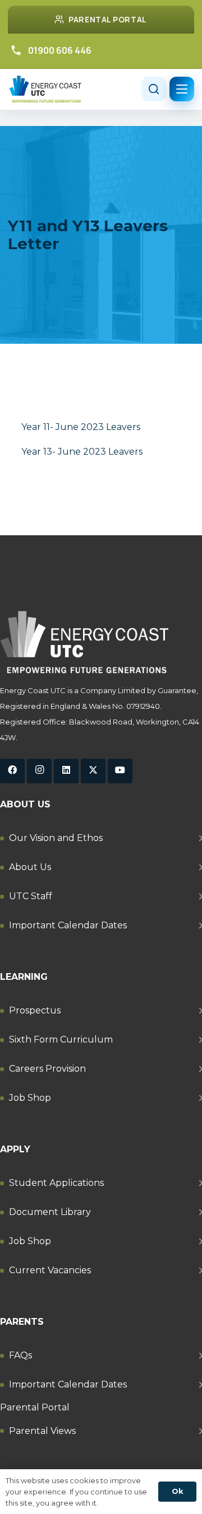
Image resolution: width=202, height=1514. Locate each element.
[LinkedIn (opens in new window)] (66, 771)
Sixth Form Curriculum (61, 1039)
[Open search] (153, 89)
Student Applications (56, 1182)
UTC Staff (30, 896)
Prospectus (35, 1010)
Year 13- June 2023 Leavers (82, 451)
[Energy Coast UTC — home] (45, 89)
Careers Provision (47, 1068)
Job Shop (30, 1097)
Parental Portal (35, 1407)
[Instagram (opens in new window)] (39, 771)
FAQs (20, 1355)
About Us (30, 867)
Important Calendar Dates (68, 925)
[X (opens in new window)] (93, 771)
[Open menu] (181, 89)
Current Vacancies (50, 1270)
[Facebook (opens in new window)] (12, 771)
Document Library (50, 1212)
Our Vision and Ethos (56, 838)
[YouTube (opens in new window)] (120, 771)
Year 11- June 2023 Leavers (80, 427)
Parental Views (42, 1431)
